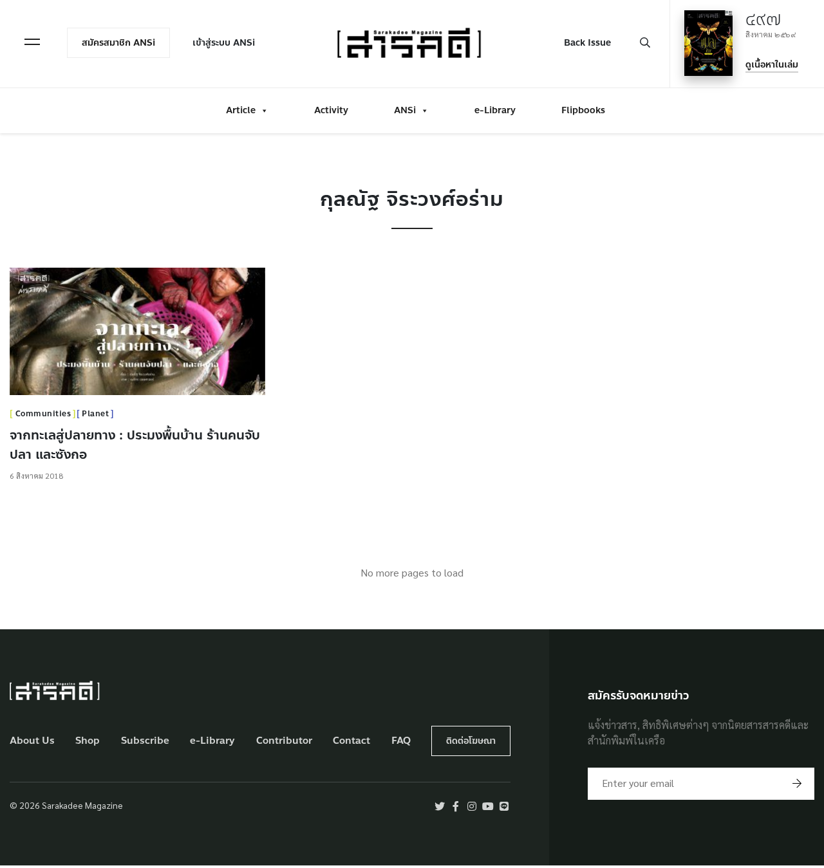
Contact (351, 741)
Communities (43, 414)
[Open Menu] (32, 42)
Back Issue (587, 43)
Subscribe (145, 741)
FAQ (401, 741)
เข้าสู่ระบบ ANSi (223, 43)
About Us (32, 741)
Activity (331, 110)
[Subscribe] (796, 784)
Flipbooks (583, 110)
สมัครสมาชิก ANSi (118, 43)
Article (241, 110)
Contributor (284, 741)
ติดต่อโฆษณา (471, 741)
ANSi (405, 110)
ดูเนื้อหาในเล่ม (771, 64)
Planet (95, 414)
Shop (87, 741)
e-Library (495, 110)
